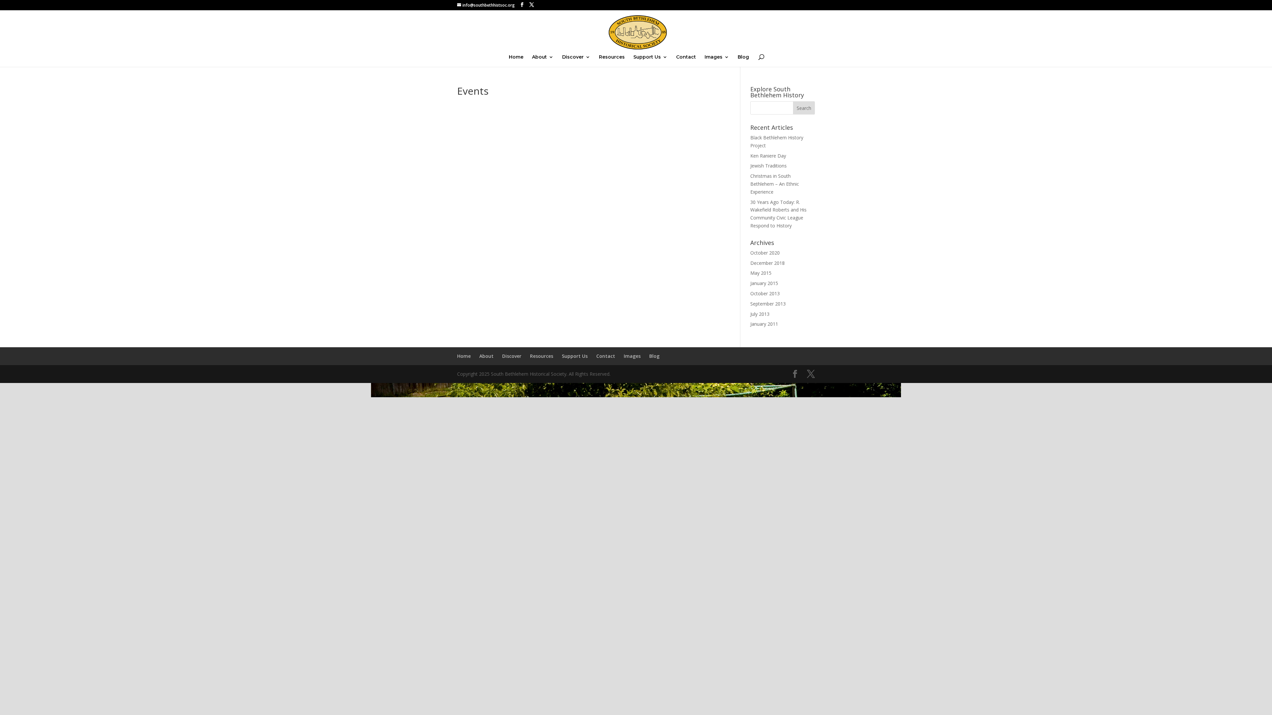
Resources (612, 57)
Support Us (647, 57)
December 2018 (767, 263)
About (539, 57)
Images (713, 57)
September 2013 (768, 304)
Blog (743, 57)
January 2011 (764, 324)
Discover (573, 57)
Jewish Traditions (768, 166)
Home (516, 57)
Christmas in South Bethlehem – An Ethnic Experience (774, 184)
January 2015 (764, 283)
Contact (686, 57)
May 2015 (760, 273)
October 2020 (765, 253)
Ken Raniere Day (768, 156)
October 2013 (765, 293)
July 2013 (759, 314)
